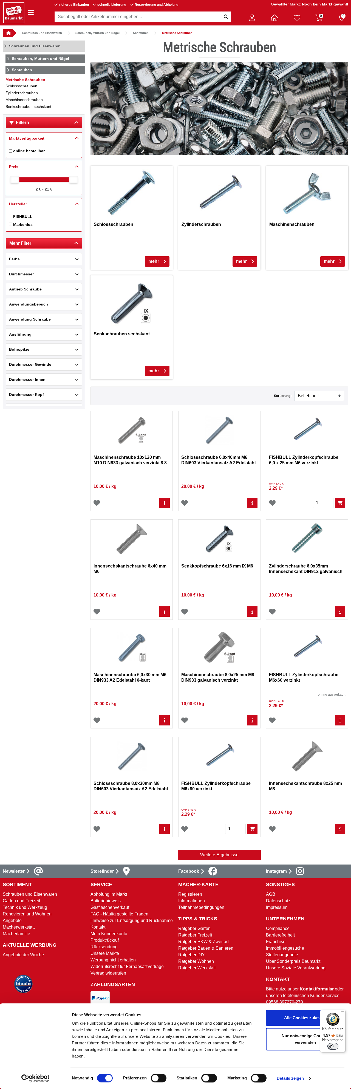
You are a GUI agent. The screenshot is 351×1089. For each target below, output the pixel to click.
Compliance (278, 928)
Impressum (276, 907)
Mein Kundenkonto (108, 933)
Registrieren (190, 894)
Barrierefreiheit (280, 935)
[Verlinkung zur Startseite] (8, 33)
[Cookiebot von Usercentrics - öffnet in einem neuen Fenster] (36, 1078)
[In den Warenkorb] (340, 503)
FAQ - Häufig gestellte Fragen (119, 914)
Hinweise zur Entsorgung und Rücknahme (131, 920)
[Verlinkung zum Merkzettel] (297, 18)
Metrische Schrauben (177, 32)
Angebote (12, 920)
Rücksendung (104, 946)
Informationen (191, 900)
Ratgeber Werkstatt (197, 968)
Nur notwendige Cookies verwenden (305, 1039)
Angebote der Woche (23, 954)
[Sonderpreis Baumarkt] (14, 12)
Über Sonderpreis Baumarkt (293, 961)
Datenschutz (278, 900)
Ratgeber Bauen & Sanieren (205, 948)
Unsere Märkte (104, 953)
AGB (270, 894)
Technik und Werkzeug (25, 907)
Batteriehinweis (105, 900)
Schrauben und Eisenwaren (42, 32)
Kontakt (97, 927)
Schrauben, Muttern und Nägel (97, 32)
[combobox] (143, 16)
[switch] (158, 1078)
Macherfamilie (16, 933)
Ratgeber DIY (191, 954)
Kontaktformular (317, 989)
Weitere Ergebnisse (219, 854)
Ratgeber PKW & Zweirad (203, 941)
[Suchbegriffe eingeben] (226, 16)
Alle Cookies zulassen (305, 1017)
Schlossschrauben (21, 86)
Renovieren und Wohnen (27, 914)
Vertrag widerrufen (108, 973)
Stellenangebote (282, 954)
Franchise (275, 941)
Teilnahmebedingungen (201, 907)
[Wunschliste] (97, 503)
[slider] (14, 179)
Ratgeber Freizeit (195, 935)
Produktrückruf (104, 940)
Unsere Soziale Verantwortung (295, 968)
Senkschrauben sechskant (28, 106)
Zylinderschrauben (21, 93)
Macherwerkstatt (19, 927)
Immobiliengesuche (285, 948)
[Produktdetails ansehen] (164, 503)
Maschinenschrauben (24, 99)
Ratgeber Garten (194, 928)
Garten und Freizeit (21, 900)
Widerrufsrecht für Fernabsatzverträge (127, 966)
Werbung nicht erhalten (113, 960)
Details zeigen (290, 1078)
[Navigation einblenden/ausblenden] (31, 12)
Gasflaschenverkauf (109, 907)
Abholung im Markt (108, 894)
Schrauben (141, 32)
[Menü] (342, 1013)
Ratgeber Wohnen (196, 961)
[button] (252, 18)
